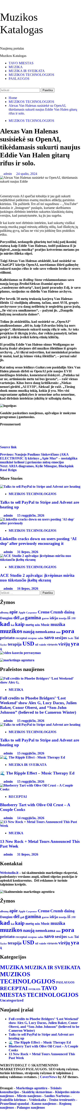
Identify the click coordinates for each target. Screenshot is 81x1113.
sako (40, 638)
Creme (43, 612)
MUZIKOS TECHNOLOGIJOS (31, 75)
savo (49, 637)
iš (68, 617)
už (36, 644)
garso (45, 618)
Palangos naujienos (31, 1107)
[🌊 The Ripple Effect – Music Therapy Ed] (32, 757)
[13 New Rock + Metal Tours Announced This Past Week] (40, 826)
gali (22, 618)
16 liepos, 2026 (27, 588)
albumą (4, 612)
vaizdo (42, 644)
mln (37, 625)
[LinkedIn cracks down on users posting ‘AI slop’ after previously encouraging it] (40, 523)
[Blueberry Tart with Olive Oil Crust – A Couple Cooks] (40, 789)
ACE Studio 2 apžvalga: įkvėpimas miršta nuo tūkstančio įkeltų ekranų (37, 577)
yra (75, 644)
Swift (70, 638)
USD (28, 643)
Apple (22, 612)
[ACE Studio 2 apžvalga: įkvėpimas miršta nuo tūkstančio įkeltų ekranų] (40, 559)
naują (29, 631)
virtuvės (52, 644)
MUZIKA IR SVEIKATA (27, 71)
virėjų (64, 644)
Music (45, 625)
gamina (33, 617)
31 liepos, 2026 (27, 552)
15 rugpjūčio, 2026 (30, 515)
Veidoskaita (37, 1100)
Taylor (3, 645)
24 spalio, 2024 (26, 174)
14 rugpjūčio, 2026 (30, 818)
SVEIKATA (34, 989)
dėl (16, 617)
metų (29, 624)
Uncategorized (11, 1000)
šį (1, 649)
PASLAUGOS (19, 78)
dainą (69, 612)
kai (12, 625)
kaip (20, 624)
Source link (8, 447)
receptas (32, 638)
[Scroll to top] (1, 1081)
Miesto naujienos (29, 1096)
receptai (21, 638)
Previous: (38, 458)
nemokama (45, 631)
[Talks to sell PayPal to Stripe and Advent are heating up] (40, 486)
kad (5, 624)
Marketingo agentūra (31, 1088)
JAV (73, 618)
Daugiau (6, 618)
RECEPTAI (18, 796)
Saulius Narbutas (57, 1096)
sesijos (61, 637)
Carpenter (31, 612)
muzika (58, 624)
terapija (15, 644)
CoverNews (48, 1077)
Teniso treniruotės (62, 1100)
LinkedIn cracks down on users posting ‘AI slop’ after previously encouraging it (38, 541)
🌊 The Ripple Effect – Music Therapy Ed (37, 773)
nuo (58, 632)
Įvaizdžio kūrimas (13, 1100)
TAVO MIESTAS (21, 63)
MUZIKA (16, 67)
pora (68, 630)
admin (8, 174)
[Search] (1, 86)
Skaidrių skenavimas (37, 1092)
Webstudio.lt (9, 873)
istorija (63, 618)
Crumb (56, 612)
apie (13, 612)
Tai (76, 638)
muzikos (11, 630)
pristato (7, 637)
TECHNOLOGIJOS (52, 995)
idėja (54, 618)
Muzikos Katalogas (13, 56)
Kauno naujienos (44, 1103)
